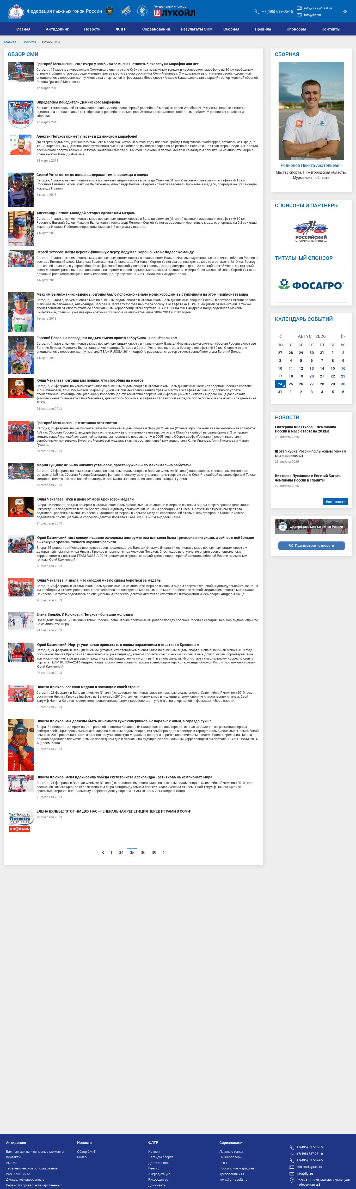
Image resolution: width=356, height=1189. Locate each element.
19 (301, 376)
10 (280, 368)
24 (280, 383)
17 (280, 376)
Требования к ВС (232, 1174)
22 (333, 376)
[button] (57, 28)
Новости (29, 42)
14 (322, 368)
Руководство (158, 1179)
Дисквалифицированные (25, 1179)
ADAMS (11, 1162)
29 (301, 352)
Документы (157, 1185)
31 (322, 352)
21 (322, 376)
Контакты (13, 1157)
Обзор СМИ (86, 1151)
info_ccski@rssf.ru (318, 8)
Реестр (153, 1168)
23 (343, 376)
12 (301, 368)
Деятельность (159, 1162)
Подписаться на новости (314, 545)
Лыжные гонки (231, 1151)
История (154, 1151)
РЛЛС (223, 1162)
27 (280, 352)
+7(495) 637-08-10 (310, 1153)
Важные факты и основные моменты (35, 1151)
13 (312, 368)
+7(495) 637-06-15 (277, 11)
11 (291, 368)
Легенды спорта (160, 1157)
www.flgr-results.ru (233, 1179)
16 (343, 368)
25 (291, 383)
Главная (10, 42)
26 (301, 383)
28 (291, 352)
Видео (82, 1157)
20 (312, 376)
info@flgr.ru (312, 15)
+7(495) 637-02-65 (310, 1160)
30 (312, 352)
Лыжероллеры (230, 1157)
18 (291, 376)
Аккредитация (159, 1174)
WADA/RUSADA (18, 1174)
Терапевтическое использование (32, 1168)
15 (333, 368)
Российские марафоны (237, 1168)
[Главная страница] (16, 10)
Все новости (335, 501)
